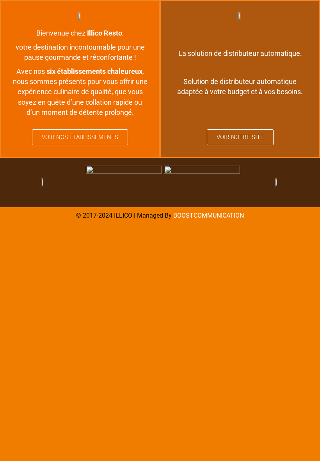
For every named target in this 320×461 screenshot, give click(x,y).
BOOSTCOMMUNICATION (208, 215)
